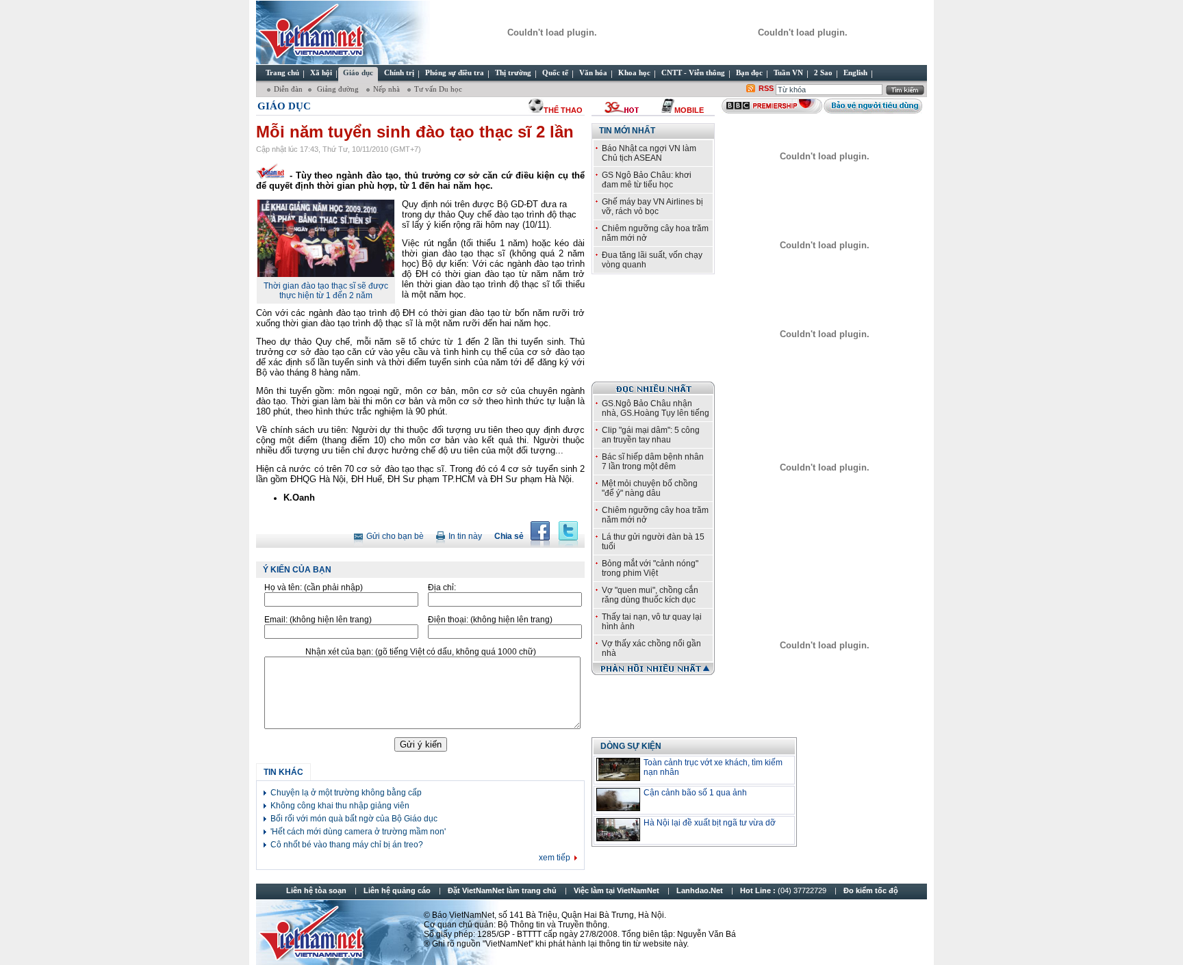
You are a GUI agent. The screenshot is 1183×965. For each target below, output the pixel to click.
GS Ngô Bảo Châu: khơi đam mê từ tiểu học (646, 179)
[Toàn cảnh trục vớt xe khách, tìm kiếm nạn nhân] (618, 769)
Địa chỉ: (442, 587)
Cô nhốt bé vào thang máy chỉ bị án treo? (346, 844)
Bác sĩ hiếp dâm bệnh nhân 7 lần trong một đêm (653, 461)
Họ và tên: (313, 587)
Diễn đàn (288, 89)
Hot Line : (784, 890)
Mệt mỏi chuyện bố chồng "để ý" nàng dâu (650, 488)
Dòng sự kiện (630, 746)
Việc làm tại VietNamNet (616, 890)
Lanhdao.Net (699, 890)
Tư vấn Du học (438, 89)
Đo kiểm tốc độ (870, 890)
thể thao (563, 110)
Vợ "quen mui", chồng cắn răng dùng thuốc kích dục (650, 595)
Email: (318, 619)
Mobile (689, 110)
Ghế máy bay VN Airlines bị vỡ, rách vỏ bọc (652, 206)
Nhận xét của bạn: (420, 652)
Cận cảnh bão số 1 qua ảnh (695, 792)
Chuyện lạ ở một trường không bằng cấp (346, 792)
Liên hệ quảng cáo (397, 890)
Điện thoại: (490, 619)
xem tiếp (554, 857)
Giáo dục (284, 106)
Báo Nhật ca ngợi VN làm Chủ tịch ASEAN (649, 153)
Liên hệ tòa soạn (316, 890)
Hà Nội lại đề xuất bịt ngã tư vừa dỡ (710, 823)
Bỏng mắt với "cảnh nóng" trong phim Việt (650, 568)
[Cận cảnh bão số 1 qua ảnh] (618, 799)
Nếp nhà (387, 89)
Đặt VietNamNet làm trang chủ (502, 890)
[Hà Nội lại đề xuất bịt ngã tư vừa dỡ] (618, 829)
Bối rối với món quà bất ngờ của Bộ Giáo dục (353, 818)
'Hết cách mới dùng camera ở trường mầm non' (358, 831)
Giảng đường (338, 89)
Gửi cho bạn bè (395, 536)
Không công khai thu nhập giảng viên (339, 805)
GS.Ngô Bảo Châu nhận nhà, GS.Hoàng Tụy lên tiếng (655, 408)
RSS (766, 88)
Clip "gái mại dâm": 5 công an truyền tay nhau (651, 435)
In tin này (465, 536)
